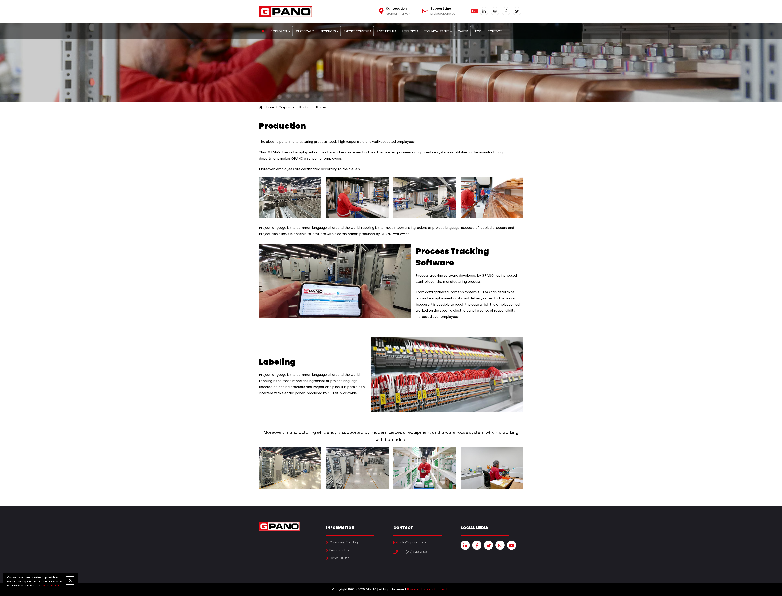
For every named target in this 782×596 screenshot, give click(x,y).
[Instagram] (495, 11)
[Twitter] (517, 11)
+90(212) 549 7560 (413, 552)
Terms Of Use (339, 558)
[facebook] (476, 545)
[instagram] (500, 545)
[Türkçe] (474, 11)
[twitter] (488, 545)
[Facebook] (506, 11)
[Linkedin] (484, 11)
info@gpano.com (413, 542)
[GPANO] (263, 31)
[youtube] (511, 545)
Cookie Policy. (50, 585)
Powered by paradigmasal (427, 589)
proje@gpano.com (444, 13)
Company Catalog (343, 542)
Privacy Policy (339, 550)
